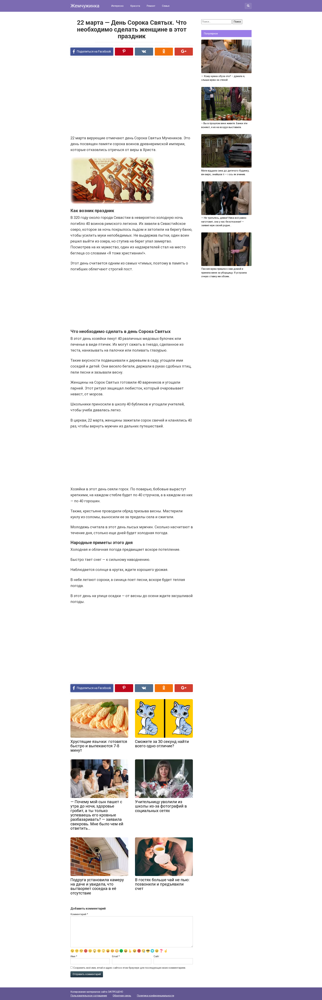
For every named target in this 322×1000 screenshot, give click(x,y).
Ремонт (151, 5)
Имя (73, 956)
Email (116, 956)
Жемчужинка (84, 6)
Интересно (117, 5)
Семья (165, 5)
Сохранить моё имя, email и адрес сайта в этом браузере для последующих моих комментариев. (129, 967)
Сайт (156, 956)
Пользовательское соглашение (88, 995)
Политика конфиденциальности (155, 995)
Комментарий (79, 914)
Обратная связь (122, 995)
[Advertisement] (119, 96)
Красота (135, 5)
